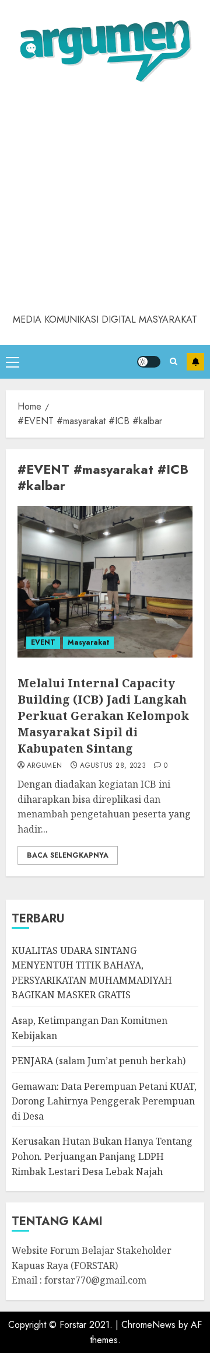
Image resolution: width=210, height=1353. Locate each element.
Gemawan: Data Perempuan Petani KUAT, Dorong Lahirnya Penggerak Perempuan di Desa (104, 1101)
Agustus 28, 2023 (113, 766)
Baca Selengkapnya (67, 855)
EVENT (43, 642)
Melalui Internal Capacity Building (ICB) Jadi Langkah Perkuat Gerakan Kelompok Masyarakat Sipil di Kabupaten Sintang (103, 715)
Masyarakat (88, 642)
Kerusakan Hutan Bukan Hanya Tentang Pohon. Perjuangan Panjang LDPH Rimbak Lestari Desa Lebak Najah (102, 1156)
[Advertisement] (105, 201)
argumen (44, 766)
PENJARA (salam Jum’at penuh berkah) (99, 1060)
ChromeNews (148, 1324)
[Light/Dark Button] (148, 362)
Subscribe (195, 361)
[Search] (173, 361)
